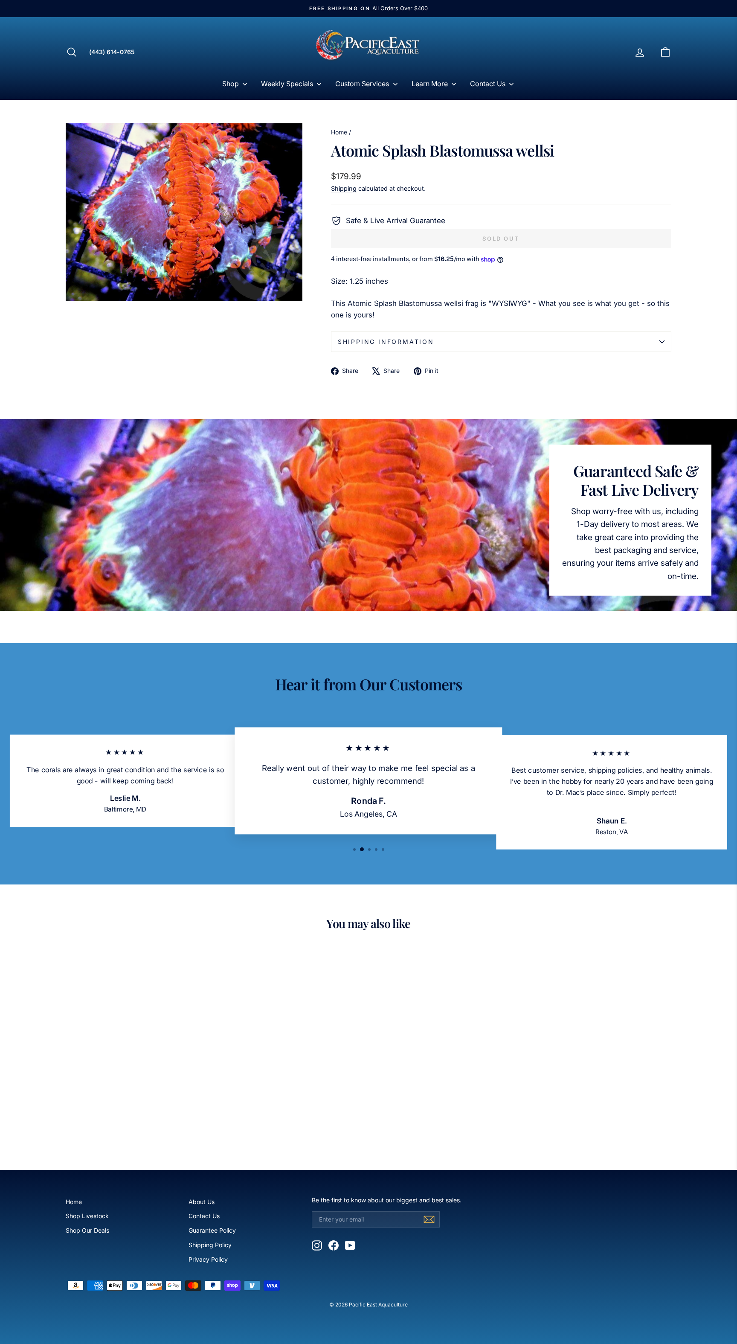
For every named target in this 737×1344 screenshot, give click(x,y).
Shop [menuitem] (230, 83)
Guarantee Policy (212, 1230)
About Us (202, 1201)
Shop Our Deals (87, 1230)
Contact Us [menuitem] (487, 83)
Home (339, 132)
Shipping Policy (210, 1244)
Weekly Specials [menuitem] (287, 83)
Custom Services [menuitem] (362, 83)
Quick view (137, 1087)
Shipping (344, 188)
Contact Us (204, 1215)
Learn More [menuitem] (430, 83)
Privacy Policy (208, 1259)
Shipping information (386, 341)
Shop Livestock (87, 1215)
